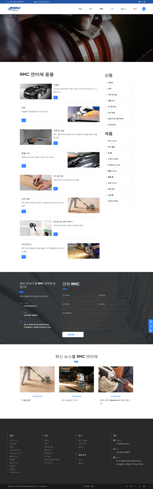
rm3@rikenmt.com (43, 2)
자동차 (56, 85)
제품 (80, 9)
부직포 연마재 (113, 201)
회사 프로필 (83, 440)
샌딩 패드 (111, 189)
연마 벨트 (111, 147)
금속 (24, 108)
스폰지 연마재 (113, 159)
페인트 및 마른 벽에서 (63, 222)
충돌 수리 (26, 153)
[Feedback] (151, 330)
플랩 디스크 (112, 171)
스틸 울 (110, 195)
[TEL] (151, 326)
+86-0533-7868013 (17, 2)
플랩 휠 (110, 177)
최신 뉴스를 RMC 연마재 (76, 356)
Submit (73, 334)
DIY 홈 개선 (58, 176)
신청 (112, 9)
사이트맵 (86, 486)
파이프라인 (26, 244)
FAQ (101, 9)
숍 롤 (110, 153)
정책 (92, 486)
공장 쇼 (81, 447)
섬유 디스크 (112, 183)
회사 (91, 9)
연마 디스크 (112, 141)
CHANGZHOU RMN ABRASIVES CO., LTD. (26, 486)
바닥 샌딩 (26, 199)
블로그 (123, 9)
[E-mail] (151, 321)
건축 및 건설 (58, 130)
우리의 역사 (83, 444)
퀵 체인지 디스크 (114, 165)
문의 (135, 9)
